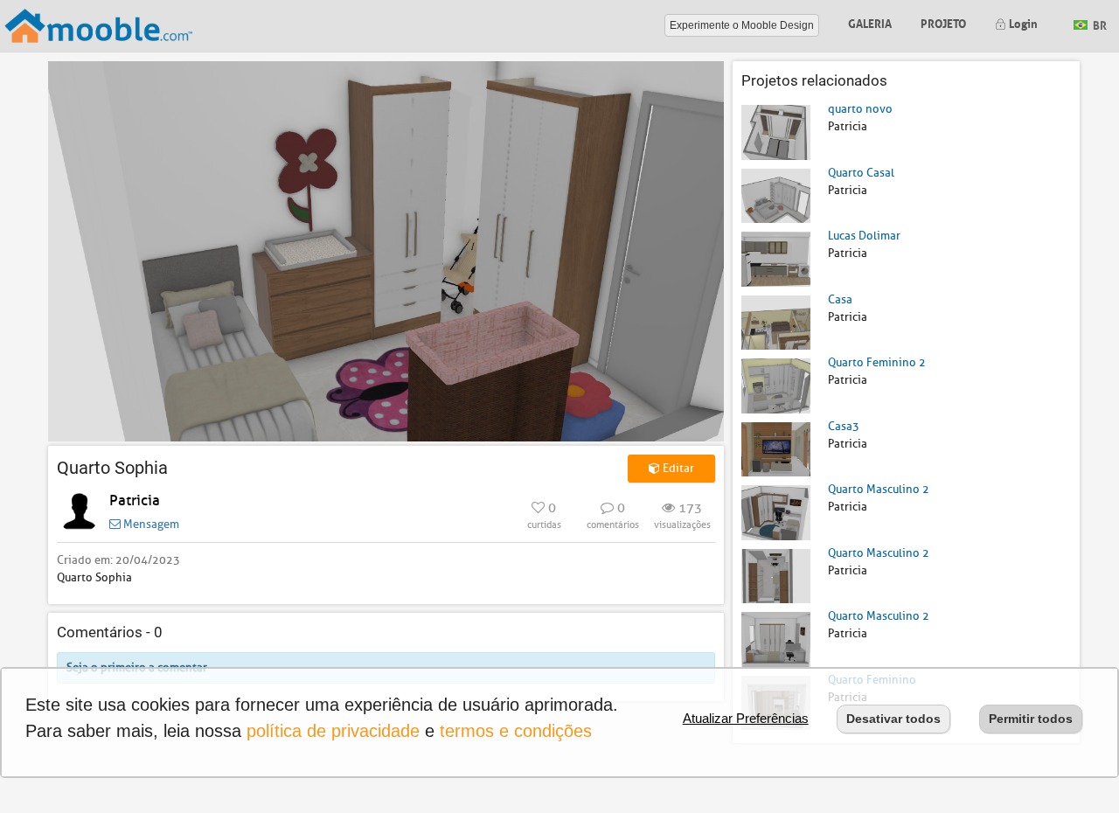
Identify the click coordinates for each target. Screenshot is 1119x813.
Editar (677, 468)
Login (1022, 22)
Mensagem (150, 524)
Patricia (134, 500)
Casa (840, 299)
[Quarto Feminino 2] (775, 385)
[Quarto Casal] (775, 194)
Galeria (870, 22)
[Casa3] (775, 448)
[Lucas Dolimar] (775, 258)
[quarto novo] (775, 131)
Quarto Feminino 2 (877, 362)
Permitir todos (1031, 719)
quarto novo (860, 108)
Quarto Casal (861, 172)
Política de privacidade (333, 730)
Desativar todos (893, 719)
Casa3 (843, 426)
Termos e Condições (516, 730)
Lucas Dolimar (864, 235)
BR (1098, 24)
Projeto (943, 22)
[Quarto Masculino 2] (775, 511)
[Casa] (775, 321)
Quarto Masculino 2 (878, 489)
